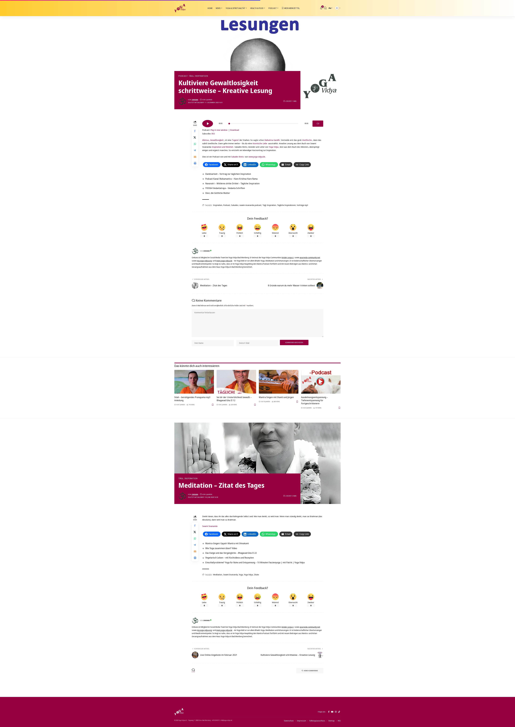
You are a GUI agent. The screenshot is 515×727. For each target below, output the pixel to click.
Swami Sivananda (209, 526)
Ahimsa (205, 140)
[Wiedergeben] (207, 123)
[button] (325, 8)
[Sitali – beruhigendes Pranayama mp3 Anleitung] (194, 382)
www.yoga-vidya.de (257, 156)
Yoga (241, 574)
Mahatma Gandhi (272, 140)
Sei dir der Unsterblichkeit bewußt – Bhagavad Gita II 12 (234, 399)
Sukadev (234, 205)
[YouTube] (332, 712)
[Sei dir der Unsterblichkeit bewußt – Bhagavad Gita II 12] (236, 382)
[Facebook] (329, 712)
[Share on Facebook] (195, 131)
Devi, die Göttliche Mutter (217, 193)
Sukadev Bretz (237, 156)
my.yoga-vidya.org (204, 260)
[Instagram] (335, 712)
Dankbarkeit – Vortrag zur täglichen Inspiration (228, 173)
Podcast (183, 76)
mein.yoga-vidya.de (224, 260)
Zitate (256, 574)
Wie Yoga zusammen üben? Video (221, 548)
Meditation (217, 574)
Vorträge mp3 (302, 205)
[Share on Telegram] (195, 150)
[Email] (195, 156)
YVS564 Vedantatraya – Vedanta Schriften (225, 188)
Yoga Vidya (273, 146)
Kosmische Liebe (260, 143)
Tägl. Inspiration (198, 76)
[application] (262, 122)
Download (234, 130)
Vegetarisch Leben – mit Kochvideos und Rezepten (229, 557)
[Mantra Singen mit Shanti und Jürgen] (278, 382)
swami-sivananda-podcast (250, 205)
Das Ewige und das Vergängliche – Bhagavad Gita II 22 (231, 552)
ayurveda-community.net (310, 257)
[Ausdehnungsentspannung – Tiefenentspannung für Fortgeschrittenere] (321, 382)
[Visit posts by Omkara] (182, 101)
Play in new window (218, 130)
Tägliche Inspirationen (286, 205)
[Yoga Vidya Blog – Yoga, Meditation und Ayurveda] (178, 711)
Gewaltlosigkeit (217, 140)
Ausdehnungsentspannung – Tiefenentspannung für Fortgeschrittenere (314, 400)
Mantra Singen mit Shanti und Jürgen (276, 397)
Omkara (195, 100)
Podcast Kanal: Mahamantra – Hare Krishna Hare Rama (231, 178)
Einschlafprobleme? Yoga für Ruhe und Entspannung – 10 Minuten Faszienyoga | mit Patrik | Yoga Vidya (255, 562)
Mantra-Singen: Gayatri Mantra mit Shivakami (227, 543)
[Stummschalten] (317, 124)
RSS (213, 133)
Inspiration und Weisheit (222, 146)
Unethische (307, 140)
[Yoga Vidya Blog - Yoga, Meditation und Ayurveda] (179, 8)
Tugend (235, 140)
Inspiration (217, 205)
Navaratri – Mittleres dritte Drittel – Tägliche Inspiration (232, 183)
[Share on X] (195, 137)
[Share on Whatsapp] (195, 144)
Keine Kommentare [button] (311, 671)
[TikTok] (339, 712)
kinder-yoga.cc (288, 257)
